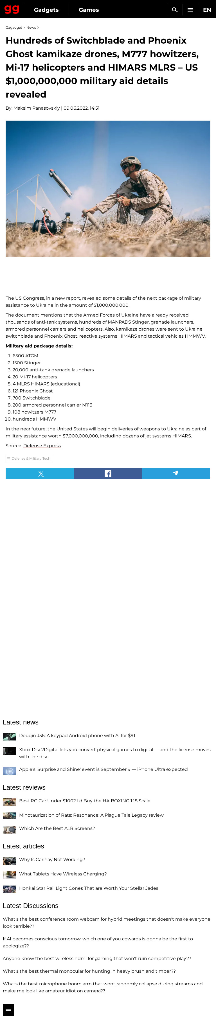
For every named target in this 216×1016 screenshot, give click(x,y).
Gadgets (46, 9)
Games (89, 9)
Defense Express (42, 445)
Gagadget (12, 8)
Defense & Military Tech (31, 458)
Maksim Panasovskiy (37, 108)
